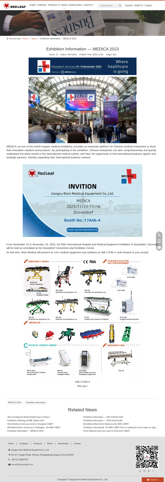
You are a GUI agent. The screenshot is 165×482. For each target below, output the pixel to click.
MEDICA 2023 (14, 402)
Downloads (63, 443)
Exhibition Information (36, 402)
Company (23, 443)
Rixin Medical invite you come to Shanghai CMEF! (30, 424)
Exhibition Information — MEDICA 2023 (25, 431)
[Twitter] (153, 470)
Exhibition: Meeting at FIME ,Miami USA (25, 420)
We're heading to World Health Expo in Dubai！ (29, 417)
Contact (77, 443)
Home (11, 443)
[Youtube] (148, 470)
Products (38, 443)
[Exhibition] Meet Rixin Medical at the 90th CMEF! (106, 424)
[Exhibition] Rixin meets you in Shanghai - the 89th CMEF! (33, 427)
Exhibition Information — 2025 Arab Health (103, 420)
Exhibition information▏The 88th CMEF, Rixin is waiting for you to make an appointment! (121, 427)
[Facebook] (140, 470)
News (49, 443)
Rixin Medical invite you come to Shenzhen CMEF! (107, 431)
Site (114, 54)
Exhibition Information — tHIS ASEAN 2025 (103, 417)
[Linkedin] (144, 470)
